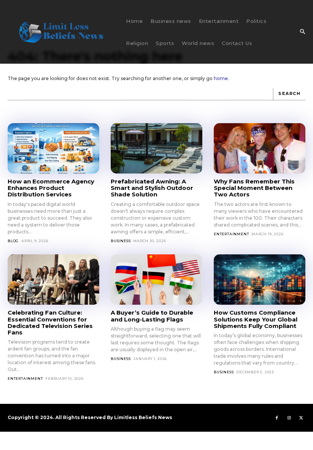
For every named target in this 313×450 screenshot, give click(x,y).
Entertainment (231, 234)
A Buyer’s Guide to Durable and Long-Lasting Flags (152, 316)
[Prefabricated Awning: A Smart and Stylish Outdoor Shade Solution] (156, 148)
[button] (302, 32)
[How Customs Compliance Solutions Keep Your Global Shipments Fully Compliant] (259, 279)
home (221, 78)
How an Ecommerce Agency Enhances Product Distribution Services (51, 188)
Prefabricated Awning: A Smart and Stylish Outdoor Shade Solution (152, 188)
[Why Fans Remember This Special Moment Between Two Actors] (259, 148)
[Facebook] (277, 417)
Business (121, 241)
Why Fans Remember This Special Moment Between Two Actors (254, 188)
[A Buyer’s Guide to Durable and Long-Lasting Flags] (156, 279)
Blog (13, 241)
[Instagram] (289, 417)
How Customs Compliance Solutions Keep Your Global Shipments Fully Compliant (255, 319)
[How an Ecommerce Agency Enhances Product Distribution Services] (53, 148)
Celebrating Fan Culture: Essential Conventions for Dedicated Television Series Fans (50, 322)
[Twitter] (301, 417)
